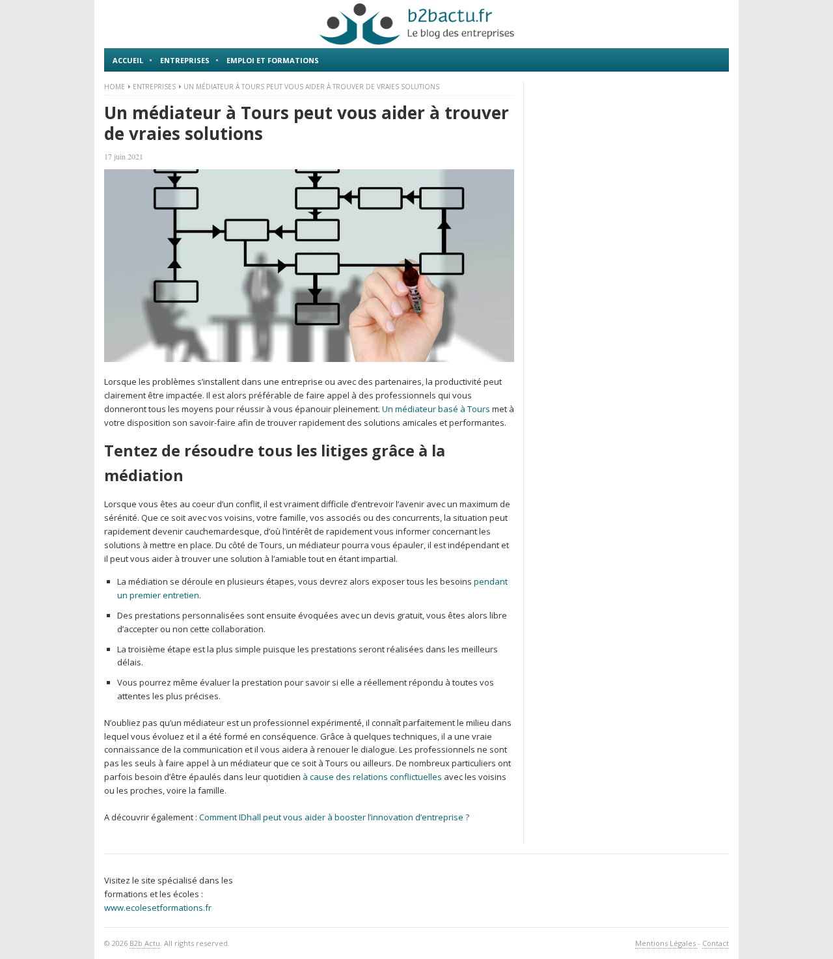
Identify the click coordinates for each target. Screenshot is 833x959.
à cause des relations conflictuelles (372, 777)
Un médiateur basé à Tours (436, 409)
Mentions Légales (666, 943)
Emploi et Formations (272, 60)
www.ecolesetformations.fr (158, 907)
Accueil (128, 60)
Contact (715, 943)
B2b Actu (145, 943)
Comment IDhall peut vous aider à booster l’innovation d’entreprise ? (334, 817)
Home (114, 86)
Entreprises (185, 60)
